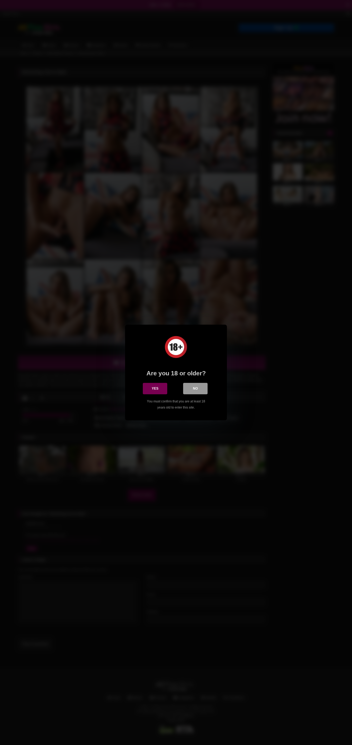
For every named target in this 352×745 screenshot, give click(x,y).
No (195, 388)
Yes (155, 388)
